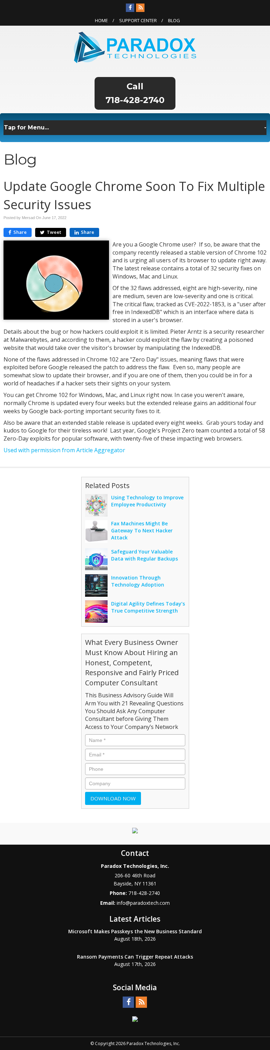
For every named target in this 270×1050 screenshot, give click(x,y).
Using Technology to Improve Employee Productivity (147, 501)
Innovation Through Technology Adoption (137, 581)
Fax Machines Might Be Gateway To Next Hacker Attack (142, 530)
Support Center (138, 20)
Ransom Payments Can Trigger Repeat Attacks (135, 956)
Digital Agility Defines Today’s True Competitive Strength (148, 607)
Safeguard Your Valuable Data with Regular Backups (144, 555)
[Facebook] (130, 7)
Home (101, 20)
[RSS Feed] (140, 7)
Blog (174, 20)
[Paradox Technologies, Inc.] (135, 47)
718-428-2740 (135, 100)
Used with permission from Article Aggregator (64, 450)
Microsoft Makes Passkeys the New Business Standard (135, 931)
